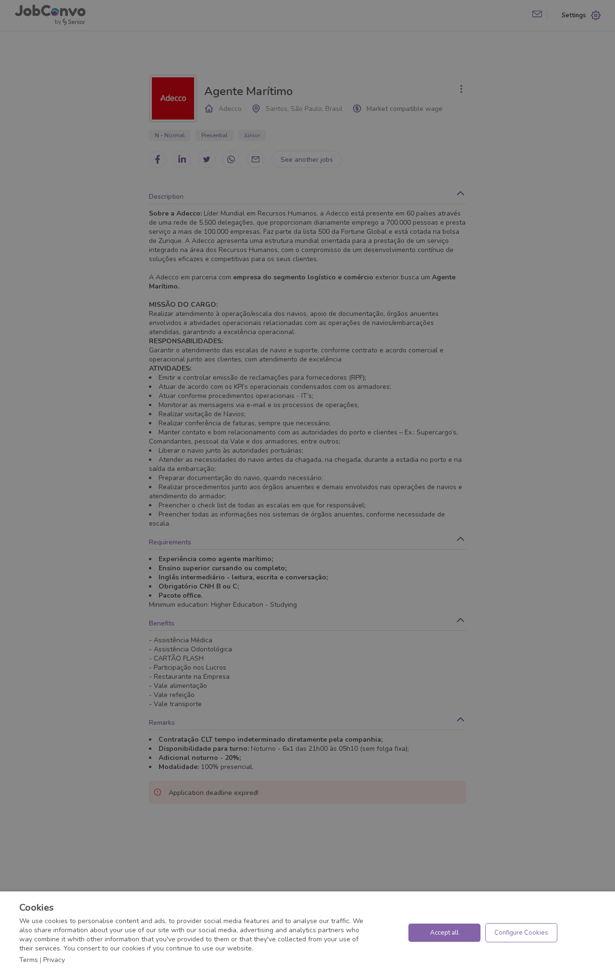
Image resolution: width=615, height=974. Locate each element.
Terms (28, 959)
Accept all (444, 932)
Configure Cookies (521, 932)
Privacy (54, 959)
